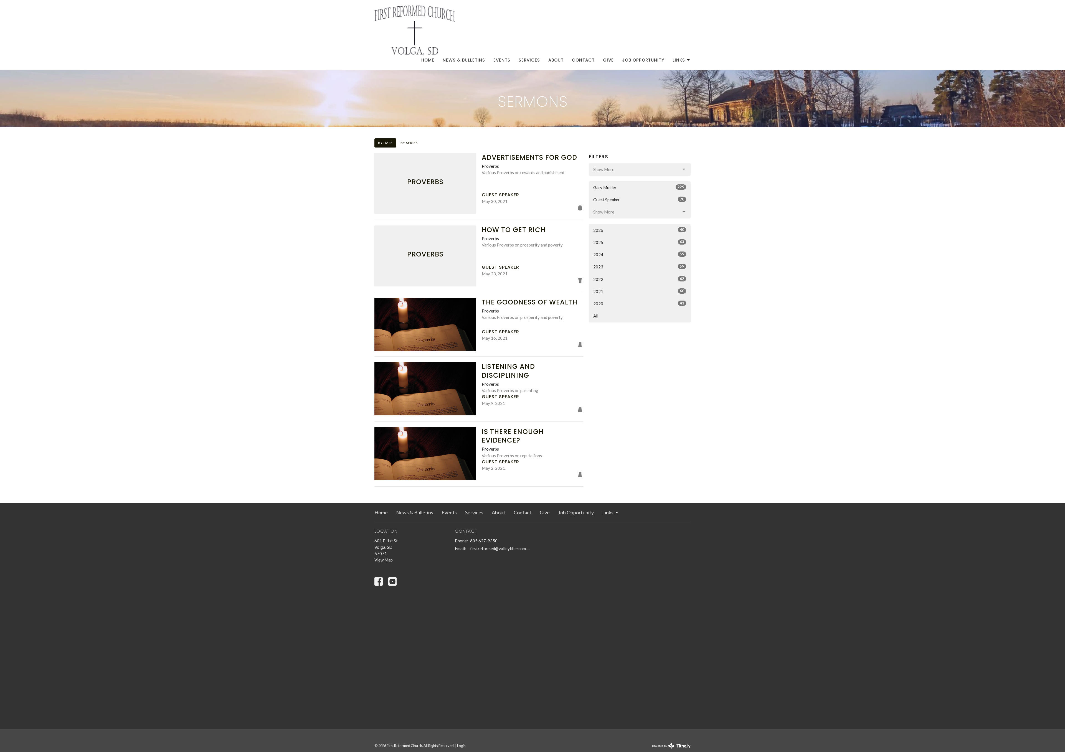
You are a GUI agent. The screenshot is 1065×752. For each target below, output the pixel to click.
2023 (638, 266)
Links (679, 60)
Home (427, 60)
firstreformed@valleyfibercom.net (500, 548)
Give (608, 60)
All (595, 315)
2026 (638, 230)
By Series (409, 143)
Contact (583, 60)
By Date (385, 143)
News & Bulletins (464, 60)
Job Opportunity (643, 60)
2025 (638, 242)
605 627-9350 (484, 540)
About (556, 60)
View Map (383, 559)
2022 (638, 279)
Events (501, 60)
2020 (638, 303)
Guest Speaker (638, 199)
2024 (638, 254)
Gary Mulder (638, 187)
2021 (638, 291)
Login (461, 745)
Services (529, 60)
